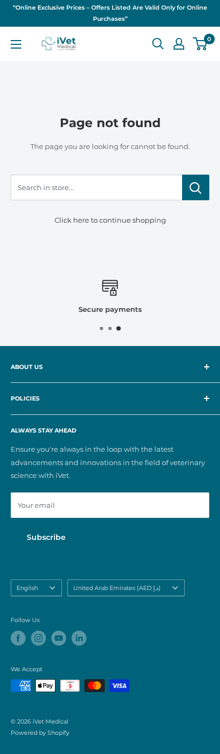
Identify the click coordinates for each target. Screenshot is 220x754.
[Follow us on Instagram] (38, 638)
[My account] (179, 44)
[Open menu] (16, 44)
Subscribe (46, 537)
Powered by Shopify (40, 732)
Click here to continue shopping (110, 220)
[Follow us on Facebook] (18, 638)
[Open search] (158, 44)
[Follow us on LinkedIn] (79, 638)
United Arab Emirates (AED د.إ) (117, 588)
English (27, 588)
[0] (200, 43)
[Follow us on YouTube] (58, 638)
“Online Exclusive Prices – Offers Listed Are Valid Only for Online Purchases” (110, 13)
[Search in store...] (195, 187)
